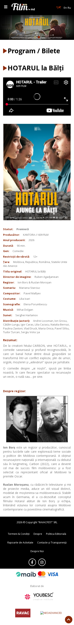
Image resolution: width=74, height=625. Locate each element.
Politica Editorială (56, 534)
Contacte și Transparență (52, 542)
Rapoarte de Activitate (20, 542)
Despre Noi (37, 551)
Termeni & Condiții (19, 534)
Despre (38, 534)
